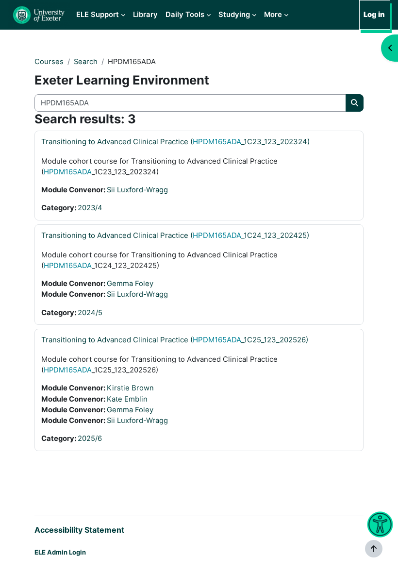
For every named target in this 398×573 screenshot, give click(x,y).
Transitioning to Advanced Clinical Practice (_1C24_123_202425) (175, 235)
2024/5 (90, 312)
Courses (49, 61)
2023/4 (90, 207)
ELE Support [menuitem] (97, 14)
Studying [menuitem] (234, 14)
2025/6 (90, 438)
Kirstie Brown (130, 388)
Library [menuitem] (145, 14)
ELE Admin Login (60, 552)
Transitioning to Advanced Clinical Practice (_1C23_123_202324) (175, 141)
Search (86, 61)
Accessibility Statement (79, 530)
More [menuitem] (273, 14)
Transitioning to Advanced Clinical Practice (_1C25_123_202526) (174, 339)
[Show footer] (373, 548)
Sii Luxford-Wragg (137, 189)
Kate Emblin (127, 399)
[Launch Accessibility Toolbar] (379, 524)
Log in (374, 14)
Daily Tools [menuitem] (185, 14)
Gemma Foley (130, 283)
